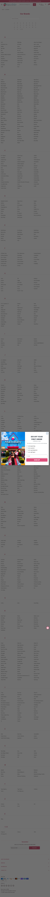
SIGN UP (37, 460)
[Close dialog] (47, 433)
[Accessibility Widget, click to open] (47, 628)
